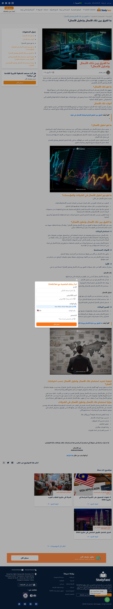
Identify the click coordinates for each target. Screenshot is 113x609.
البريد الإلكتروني (72, 295)
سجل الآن (56, 324)
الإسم (75, 287)
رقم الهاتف (73, 303)
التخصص (74, 315)
